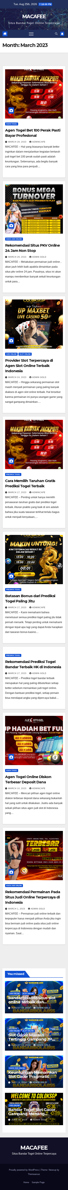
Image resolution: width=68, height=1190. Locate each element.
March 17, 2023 (17, 492)
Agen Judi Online (14, 239)
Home (26, 1182)
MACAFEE (34, 16)
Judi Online (11, 354)
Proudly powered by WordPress (24, 1170)
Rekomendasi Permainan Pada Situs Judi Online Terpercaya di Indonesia (32, 897)
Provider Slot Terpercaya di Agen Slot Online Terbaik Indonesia (29, 365)
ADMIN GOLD (39, 257)
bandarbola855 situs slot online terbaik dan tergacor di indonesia (31, 1001)
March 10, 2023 (17, 788)
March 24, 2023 (17, 377)
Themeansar (34, 1174)
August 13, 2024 (21, 1045)
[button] (56, 33)
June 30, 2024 (19, 1120)
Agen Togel (11, 124)
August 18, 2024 (21, 1008)
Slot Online (25, 354)
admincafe (38, 142)
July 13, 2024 (19, 1082)
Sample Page (38, 1182)
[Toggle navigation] (31, 34)
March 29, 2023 (17, 142)
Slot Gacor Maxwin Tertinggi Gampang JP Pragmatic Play (30, 1039)
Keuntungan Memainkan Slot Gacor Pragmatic (32, 1074)
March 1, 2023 (17, 909)
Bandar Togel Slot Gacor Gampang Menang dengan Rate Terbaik (31, 1113)
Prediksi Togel (13, 474)
